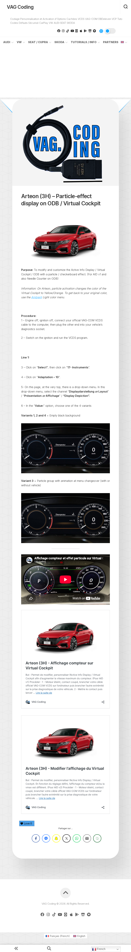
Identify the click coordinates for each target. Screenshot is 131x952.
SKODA (59, 42)
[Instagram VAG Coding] (63, 30)
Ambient (36, 297)
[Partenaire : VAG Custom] (89, 30)
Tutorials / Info (84, 42)
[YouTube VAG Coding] (72, 30)
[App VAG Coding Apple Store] (81, 30)
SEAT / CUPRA (38, 42)
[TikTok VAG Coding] (67, 30)
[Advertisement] (65, 74)
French (100, 949)
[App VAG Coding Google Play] (85, 30)
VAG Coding (20, 7)
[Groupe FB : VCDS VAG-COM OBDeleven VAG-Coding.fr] (58, 30)
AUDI (6, 42)
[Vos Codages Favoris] (94, 30)
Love (28, 823)
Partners (110, 42)
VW (19, 42)
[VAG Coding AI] (76, 30)
